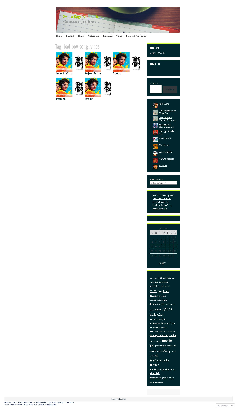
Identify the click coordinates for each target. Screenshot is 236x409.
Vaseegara (164, 145)
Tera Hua (89, 99)
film (153, 291)
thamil (172, 369)
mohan (158, 341)
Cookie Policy (52, 405)
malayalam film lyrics (158, 319)
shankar (153, 351)
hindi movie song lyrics (158, 300)
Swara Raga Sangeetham (83, 16)
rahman (170, 346)
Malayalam (93, 35)
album (152, 282)
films (160, 291)
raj (175, 346)
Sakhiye (163, 165)
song (166, 350)
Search (154, 83)
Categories (156, 179)
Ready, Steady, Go (161, 202)
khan (152, 310)
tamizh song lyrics (159, 369)
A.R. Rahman (168, 278)
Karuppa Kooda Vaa (166, 132)
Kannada (108, 35)
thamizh (155, 373)
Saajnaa (117, 73)
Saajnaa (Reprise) (93, 73)
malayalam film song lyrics (162, 323)
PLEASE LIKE (155, 64)
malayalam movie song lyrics (162, 331)
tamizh (154, 365)
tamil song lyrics (159, 360)
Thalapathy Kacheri (162, 205)
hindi (166, 291)
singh (159, 351)
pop (152, 345)
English (70, 35)
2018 (155, 278)
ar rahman (163, 282)
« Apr (163, 263)
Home (59, 35)
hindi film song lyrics (158, 296)
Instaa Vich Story (64, 73)
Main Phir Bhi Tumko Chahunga (167, 118)
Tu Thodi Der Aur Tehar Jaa (167, 111)
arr (156, 282)
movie (167, 340)
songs (173, 351)
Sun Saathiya (165, 138)
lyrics (167, 309)
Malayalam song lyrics (163, 335)
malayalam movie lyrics (158, 327)
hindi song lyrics (159, 303)
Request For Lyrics (136, 35)
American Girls (160, 208)
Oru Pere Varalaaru (162, 198)
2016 (151, 278)
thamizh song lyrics (159, 378)
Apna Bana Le (165, 152)
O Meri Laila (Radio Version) (166, 125)
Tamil (119, 35)
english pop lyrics (164, 286)
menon (152, 341)
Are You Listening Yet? (163, 195)
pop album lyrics (160, 346)
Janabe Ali (60, 99)
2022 (160, 278)
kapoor (172, 304)
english (153, 286)
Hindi (81, 35)
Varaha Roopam (166, 158)
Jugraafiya (164, 103)
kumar (158, 309)
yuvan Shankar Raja (156, 382)
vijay (171, 378)
